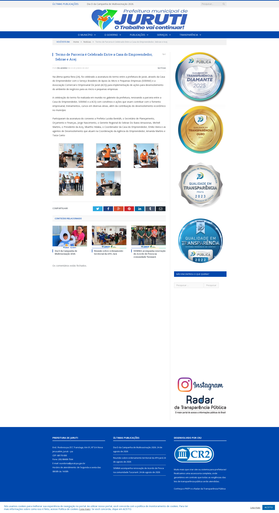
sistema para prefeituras (213, 469)
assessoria (196, 473)
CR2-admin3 (62, 68)
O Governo (111, 34)
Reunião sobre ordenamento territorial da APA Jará (113, 4)
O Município (85, 34)
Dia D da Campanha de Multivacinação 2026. (66, 252)
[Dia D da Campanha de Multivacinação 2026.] (69, 237)
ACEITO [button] (269, 507)
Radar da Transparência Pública (210, 488)
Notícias (162, 68)
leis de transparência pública (188, 481)
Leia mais (85, 509)
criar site (193, 469)
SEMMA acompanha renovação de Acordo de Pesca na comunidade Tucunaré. (150, 253)
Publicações (137, 34)
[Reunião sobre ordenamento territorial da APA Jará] (109, 237)
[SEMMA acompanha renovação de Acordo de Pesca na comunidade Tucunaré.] (148, 237)
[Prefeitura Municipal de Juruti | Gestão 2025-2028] (139, 19)
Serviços (162, 34)
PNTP (187, 488)
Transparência (189, 34)
